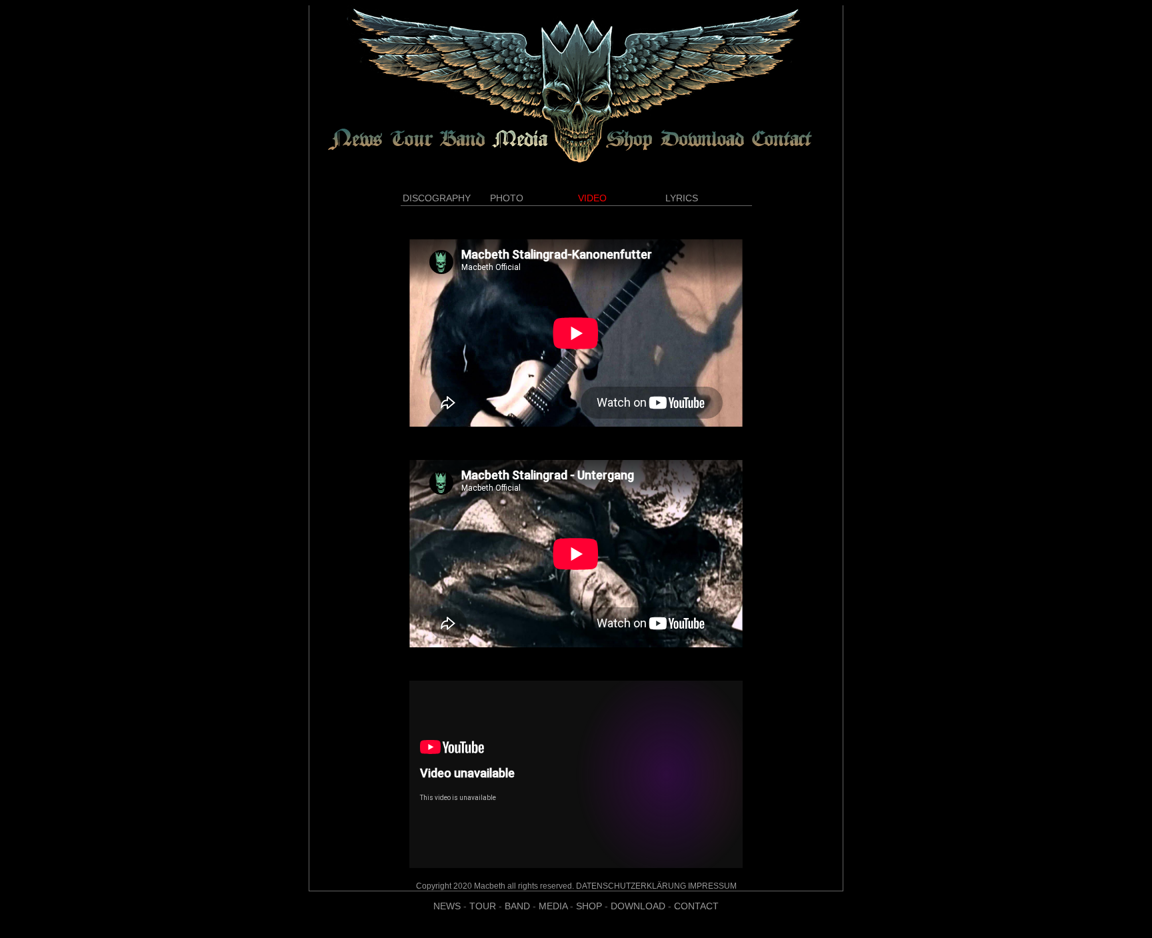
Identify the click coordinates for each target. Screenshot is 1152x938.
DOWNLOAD (638, 906)
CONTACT (696, 906)
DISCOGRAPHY (437, 198)
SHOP (589, 906)
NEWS (447, 906)
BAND (517, 906)
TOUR (482, 906)
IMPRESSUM (712, 886)
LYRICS (681, 198)
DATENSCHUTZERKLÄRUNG (631, 886)
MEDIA (553, 906)
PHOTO (506, 198)
